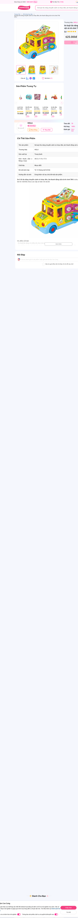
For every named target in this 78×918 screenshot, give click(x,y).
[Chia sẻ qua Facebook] (34, 78)
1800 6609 (29, 2)
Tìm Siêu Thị (57, 2)
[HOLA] (20, 126)
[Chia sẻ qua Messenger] (30, 78)
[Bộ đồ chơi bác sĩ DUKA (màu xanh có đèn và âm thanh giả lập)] (29, 96)
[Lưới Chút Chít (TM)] (20, 96)
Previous (17, 104)
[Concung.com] (24, 7)
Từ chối (68, 912)
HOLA (76, 22)
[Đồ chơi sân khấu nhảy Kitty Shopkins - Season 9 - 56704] (37, 96)
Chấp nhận (68, 907)
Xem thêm (59, 244)
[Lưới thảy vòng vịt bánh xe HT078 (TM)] (46, 96)
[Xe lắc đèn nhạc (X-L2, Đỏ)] (54, 96)
